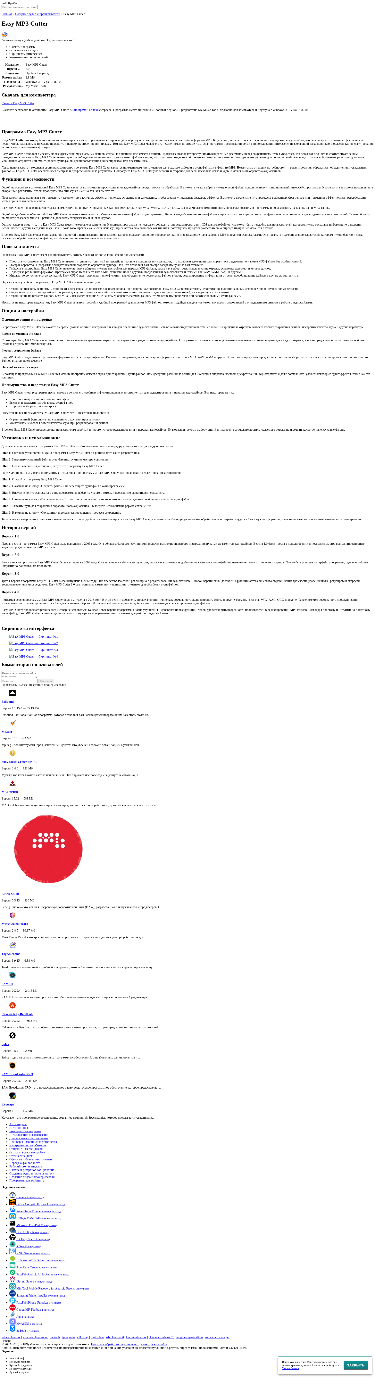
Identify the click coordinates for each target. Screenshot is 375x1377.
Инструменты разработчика (27, 1145)
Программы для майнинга (26, 1180)
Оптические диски (21, 1155)
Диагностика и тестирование (28, 1138)
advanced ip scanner (35, 1337)
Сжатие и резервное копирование (31, 1170)
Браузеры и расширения (25, 1131)
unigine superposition (189, 1337)
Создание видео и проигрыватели (32, 1177)
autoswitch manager (217, 1337)
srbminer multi (115, 1337)
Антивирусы (18, 1124)
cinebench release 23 (161, 1337)
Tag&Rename (11, 954)
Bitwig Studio (11, 893)
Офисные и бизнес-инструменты (31, 1159)
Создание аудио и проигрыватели (37, 14)
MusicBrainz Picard (15, 923)
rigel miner (97, 1337)
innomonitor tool (136, 1337)
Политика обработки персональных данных (120, 1344)
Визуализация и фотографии (28, 1134)
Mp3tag (7, 731)
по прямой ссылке (86, 110)
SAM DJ (7, 984)
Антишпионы (18, 1127)
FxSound (8, 701)
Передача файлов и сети (25, 1163)
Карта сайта (159, 1344)
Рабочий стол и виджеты (26, 1166)
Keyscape (8, 1104)
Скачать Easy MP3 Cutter (18, 103)
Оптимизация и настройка (27, 1152)
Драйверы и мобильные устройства (33, 1141)
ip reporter (68, 1337)
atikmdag (82, 1337)
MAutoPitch (10, 791)
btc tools (55, 1337)
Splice (5, 1044)
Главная (7, 14)
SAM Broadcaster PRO (17, 1074)
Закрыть (355, 1365)
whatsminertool (11, 1337)
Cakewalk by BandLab (17, 1014)
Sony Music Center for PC (19, 761)
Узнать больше (290, 1368)
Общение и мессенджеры (26, 1148)
